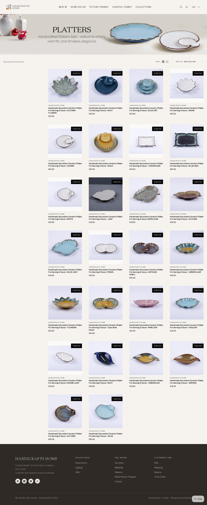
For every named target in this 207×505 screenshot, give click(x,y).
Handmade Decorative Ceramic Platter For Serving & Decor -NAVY (105, 109)
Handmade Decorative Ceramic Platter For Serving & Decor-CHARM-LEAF (65, 381)
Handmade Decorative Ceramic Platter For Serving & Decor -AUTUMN (186, 218)
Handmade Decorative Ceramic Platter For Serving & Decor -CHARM (65, 164)
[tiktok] (37, 481)
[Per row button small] (167, 61)
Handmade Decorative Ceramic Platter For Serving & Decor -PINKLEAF (146, 326)
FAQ (156, 463)
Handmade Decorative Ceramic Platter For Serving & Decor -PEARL (105, 271)
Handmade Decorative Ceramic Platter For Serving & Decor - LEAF (105, 218)
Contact (118, 481)
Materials (119, 467)
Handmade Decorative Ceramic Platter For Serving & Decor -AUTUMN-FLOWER (65, 110)
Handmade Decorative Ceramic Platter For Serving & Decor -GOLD (105, 164)
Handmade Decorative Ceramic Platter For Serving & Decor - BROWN (186, 381)
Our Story (119, 463)
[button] (187, 7)
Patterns (118, 472)
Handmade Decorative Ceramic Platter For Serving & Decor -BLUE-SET (146, 109)
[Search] (181, 7)
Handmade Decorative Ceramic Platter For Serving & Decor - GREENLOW (146, 381)
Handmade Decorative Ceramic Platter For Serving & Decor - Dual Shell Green (105, 327)
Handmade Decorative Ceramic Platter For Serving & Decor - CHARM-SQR (146, 164)
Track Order (160, 477)
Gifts (77, 472)
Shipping (158, 467)
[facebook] (17, 481)
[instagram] (30, 481)
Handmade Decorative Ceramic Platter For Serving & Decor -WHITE (65, 218)
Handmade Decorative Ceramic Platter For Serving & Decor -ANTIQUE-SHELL (146, 272)
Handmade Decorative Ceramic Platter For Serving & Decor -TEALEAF (186, 326)
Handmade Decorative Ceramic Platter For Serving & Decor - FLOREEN (65, 326)
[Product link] (65, 85)
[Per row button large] (163, 61)
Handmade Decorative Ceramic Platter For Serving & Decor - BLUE (105, 435)
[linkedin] (24, 481)
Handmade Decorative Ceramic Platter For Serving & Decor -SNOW (186, 109)
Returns (157, 472)
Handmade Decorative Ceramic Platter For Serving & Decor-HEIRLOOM (146, 218)
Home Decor (78, 7)
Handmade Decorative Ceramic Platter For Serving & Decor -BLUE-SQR (186, 164)
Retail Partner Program (125, 477)
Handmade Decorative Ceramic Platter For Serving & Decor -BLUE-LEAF (65, 271)
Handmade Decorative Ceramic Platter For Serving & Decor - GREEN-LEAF (186, 271)
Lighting (79, 467)
